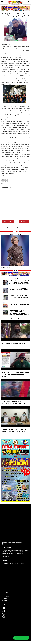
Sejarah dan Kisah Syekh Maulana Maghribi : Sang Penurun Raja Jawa (18, 296)
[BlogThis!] (3, 180)
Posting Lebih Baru (8, 221)
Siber (10, 563)
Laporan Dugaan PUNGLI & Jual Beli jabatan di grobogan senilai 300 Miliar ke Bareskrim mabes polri (14, 345)
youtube (6, 598)
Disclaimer (15, 563)
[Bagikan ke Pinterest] (7, 180)
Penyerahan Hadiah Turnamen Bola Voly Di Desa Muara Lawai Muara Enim (19, 303)
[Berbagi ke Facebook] (6, 180)
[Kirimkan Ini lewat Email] (2, 180)
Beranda (17, 221)
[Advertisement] (15, 521)
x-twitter (6, 592)
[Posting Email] (26, 177)
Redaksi (6, 563)
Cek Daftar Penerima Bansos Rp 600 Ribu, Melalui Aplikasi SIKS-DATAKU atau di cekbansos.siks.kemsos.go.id (19, 282)
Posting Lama (24, 221)
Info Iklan (21, 563)
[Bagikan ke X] (5, 180)
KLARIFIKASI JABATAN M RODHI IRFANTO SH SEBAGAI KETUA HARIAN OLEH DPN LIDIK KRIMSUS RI (13, 431)
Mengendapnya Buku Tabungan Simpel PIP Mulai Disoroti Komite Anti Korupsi (19, 290)
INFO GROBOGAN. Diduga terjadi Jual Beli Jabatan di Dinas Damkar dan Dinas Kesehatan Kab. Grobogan (15, 374)
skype (5, 594)
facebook (6, 590)
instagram (6, 596)
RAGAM (6, 181)
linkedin (5, 600)
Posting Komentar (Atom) (13, 227)
